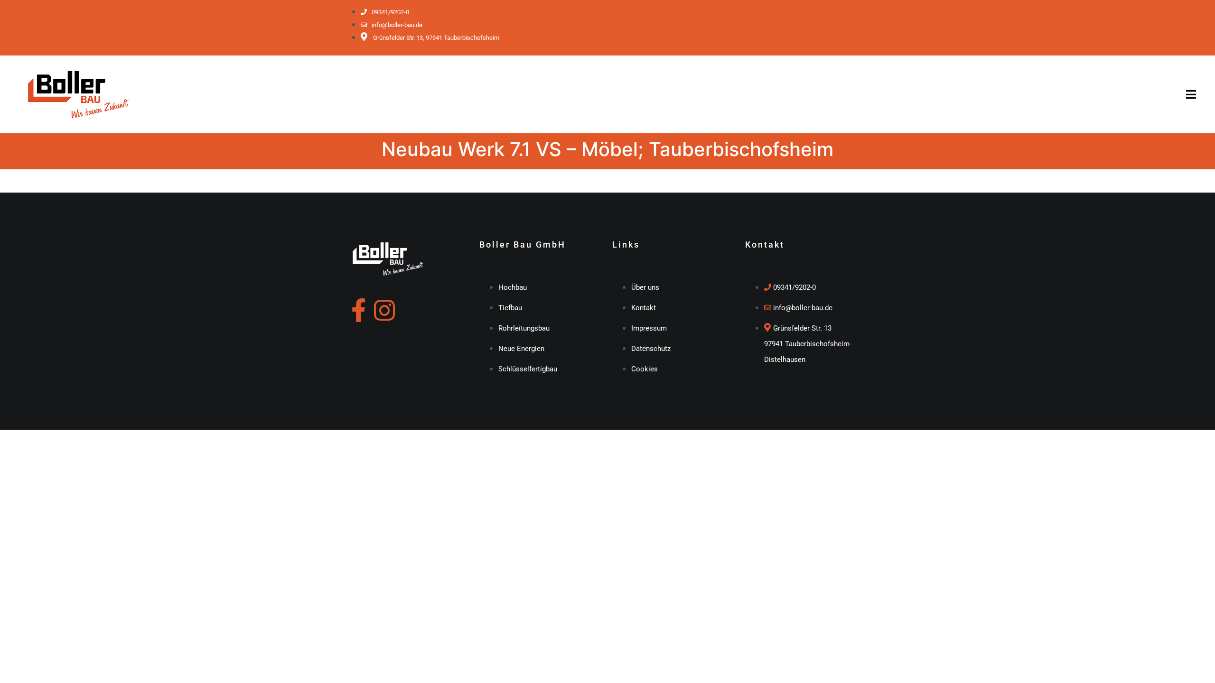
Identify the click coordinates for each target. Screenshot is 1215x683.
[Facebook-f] (358, 310)
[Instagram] (384, 310)
